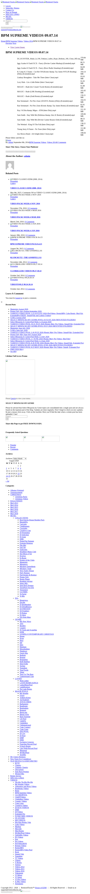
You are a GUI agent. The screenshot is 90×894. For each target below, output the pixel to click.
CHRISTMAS (15, 495)
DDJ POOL (24, 731)
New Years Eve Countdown (20, 759)
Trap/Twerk (24, 670)
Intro (21, 645)
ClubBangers (24, 526)
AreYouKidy (24, 700)
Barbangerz (24, 704)
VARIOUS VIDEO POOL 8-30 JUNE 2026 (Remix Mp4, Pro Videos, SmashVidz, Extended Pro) (47, 343)
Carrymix (23, 524)
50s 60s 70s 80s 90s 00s (24, 782)
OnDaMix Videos (21, 835)
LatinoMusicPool (26, 685)
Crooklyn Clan (25, 531)
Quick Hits (24, 653)
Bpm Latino (24, 681)
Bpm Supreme (25, 717)
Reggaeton (24, 660)
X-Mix (22, 596)
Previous (9, 43)
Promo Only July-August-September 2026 (26, 311)
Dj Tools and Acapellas (28, 630)
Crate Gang (24, 729)
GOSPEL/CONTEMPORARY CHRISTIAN (37, 634)
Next (14, 43)
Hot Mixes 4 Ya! (26, 554)
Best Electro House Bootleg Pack (32, 520)
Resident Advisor (26, 581)
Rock (17, 852)
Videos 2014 (51, 142)
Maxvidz (18, 829)
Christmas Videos (21, 499)
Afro (21, 624)
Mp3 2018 (14, 514)
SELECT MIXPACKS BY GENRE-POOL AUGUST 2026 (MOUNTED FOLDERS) (43, 320)
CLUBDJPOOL (21, 795)
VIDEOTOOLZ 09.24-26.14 (21, 284)
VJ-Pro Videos (20, 879)
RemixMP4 (19, 848)
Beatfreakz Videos (22, 789)
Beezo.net (23, 712)
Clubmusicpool (25, 725)
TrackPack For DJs (27, 588)
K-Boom (23, 558)
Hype (22, 638)
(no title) (13, 351)
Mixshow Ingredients (27, 566)
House (22, 636)
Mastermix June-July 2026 (20, 328)
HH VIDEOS (20, 820)
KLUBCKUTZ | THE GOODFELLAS (25, 257)
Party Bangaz (25, 573)
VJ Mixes (18, 875)
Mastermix (24, 562)
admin (10, 142)
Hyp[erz (23, 556)
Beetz (17, 791)
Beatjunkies (24, 708)
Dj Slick (23, 615)
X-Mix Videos (20, 882)
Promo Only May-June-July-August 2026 (25, 335)
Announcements (16, 492)
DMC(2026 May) (16, 349)
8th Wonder (24, 693)
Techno (22, 666)
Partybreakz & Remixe (28, 575)
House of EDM (41, 888)
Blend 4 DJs (24, 715)
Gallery (13, 183)
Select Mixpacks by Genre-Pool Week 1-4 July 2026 (29, 337)
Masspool (23, 750)
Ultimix (18, 860)
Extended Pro (20, 814)
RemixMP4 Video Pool (23, 850)
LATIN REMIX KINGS (29, 683)
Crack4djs (23, 528)
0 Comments (61, 142)
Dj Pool (22, 736)
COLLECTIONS (21, 518)
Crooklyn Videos (21, 805)
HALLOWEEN (16, 501)
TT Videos (19, 858)
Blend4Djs (24, 522)
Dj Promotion (25, 533)
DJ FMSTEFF (25, 609)
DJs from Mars (25, 617)
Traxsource (24, 590)
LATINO (18, 679)
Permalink (14, 181)
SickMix (23, 755)
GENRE (18, 619)
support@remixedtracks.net (11, 30)
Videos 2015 (19, 869)
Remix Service (15, 776)
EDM (22, 632)
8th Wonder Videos (22, 784)
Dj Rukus (23, 613)
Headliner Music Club (28, 552)
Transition (23, 668)
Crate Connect (25, 727)
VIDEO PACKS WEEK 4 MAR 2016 (25, 217)
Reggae (22, 657)
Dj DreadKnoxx (26, 607)
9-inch (22, 695)
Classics (18, 765)
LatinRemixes (25, 687)
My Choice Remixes (18, 757)
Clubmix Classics (21, 767)
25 (9, 476)
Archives (9, 459)
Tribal (22, 672)
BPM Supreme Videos (37, 142)
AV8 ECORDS (25, 702)
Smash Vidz (19, 854)
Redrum (23, 655)
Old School (19, 770)
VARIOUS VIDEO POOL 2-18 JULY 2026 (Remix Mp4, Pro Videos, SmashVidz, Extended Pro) (46, 332)
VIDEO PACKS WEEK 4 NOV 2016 (25, 204)
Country (23, 628)
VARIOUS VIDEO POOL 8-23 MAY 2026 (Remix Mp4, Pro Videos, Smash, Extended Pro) (45, 347)
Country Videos (21, 801)
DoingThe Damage (27, 541)
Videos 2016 (19, 871)
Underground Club (27, 676)
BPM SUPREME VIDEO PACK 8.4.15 (26, 244)
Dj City (22, 734)
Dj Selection (24, 535)
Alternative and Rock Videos (25, 786)
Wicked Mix (19, 774)
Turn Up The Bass (26, 674)
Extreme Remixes (26, 543)
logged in (18, 298)
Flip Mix (23, 545)
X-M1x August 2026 (18, 318)
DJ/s (16, 598)
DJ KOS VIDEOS (22, 808)
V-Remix (18, 863)
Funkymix (23, 550)
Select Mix (24, 583)
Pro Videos (19, 841)
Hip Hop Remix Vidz (23, 822)
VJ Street (18, 877)
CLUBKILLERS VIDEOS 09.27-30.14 (25, 271)
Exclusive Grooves (27, 742)
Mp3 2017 (14, 512)
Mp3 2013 (14, 503)
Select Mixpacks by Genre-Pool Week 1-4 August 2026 (30, 322)
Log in (13, 398)
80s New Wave (25, 621)
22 (19, 474)
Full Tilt (23, 547)
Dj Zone (23, 537)
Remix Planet (25, 579)
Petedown (23, 651)
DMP (22, 738)
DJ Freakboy (24, 611)
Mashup (18, 827)
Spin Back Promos (27, 586)
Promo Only (24, 577)
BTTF (17, 763)
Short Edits (24, 664)
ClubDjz (23, 721)
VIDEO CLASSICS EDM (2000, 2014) (25, 188)
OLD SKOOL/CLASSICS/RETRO (23, 761)
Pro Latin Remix (26, 689)
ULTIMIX (24, 592)
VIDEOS (13, 780)
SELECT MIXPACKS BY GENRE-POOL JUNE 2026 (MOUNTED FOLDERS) (41, 345)
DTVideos (19, 812)
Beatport (23, 710)
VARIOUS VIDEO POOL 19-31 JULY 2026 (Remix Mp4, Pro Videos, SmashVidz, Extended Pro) (47, 324)
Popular (13, 445)
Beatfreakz (24, 706)
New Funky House (27, 571)
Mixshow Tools (25, 569)
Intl (21, 643)
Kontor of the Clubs (27, 560)
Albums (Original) (17, 490)
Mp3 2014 (14, 505)
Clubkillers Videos (22, 799)
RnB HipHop (25, 662)
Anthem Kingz (25, 698)
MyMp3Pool (24, 753)
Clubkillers (24, 723)
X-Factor (23, 594)
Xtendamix (19, 884)
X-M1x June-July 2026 (19, 330)
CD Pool (23, 719)
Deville (22, 602)
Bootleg (23, 626)
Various (18, 865)
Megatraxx (24, 564)
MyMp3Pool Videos (22, 833)
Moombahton (25, 649)
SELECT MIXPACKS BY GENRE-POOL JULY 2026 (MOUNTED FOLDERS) (41, 326)
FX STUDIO (20, 818)
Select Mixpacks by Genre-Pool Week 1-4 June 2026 (30, 341)
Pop (16, 839)
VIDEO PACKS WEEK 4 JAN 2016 (24, 231)
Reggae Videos (20, 846)
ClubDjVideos (20, 797)
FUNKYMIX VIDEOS (24, 816)
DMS (22, 740)
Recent (12, 447)
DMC (22, 539)
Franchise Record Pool (28, 744)
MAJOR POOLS (21, 691)
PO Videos (19, 837)
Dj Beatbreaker (25, 605)
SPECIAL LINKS (17, 778)
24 (7, 476)
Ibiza (21, 641)
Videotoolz (19, 873)
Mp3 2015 (14, 507)
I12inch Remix (25, 746)
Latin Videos (19, 825)
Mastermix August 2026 (19, 309)
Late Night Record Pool (28, 748)
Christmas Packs (21, 497)
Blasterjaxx (24, 600)
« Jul (7, 481)
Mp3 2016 (14, 509)
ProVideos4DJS (21, 844)
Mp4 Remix (19, 831)
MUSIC (13, 516)
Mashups (23, 647)
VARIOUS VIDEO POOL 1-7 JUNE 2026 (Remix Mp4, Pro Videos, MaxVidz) (40, 339)
